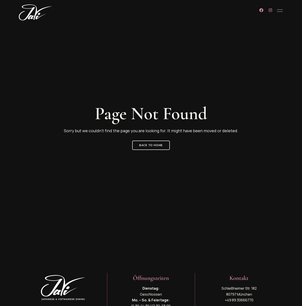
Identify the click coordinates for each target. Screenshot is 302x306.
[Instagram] (270, 10)
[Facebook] (261, 10)
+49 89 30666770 (239, 300)
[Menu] (278, 10)
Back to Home (151, 145)
